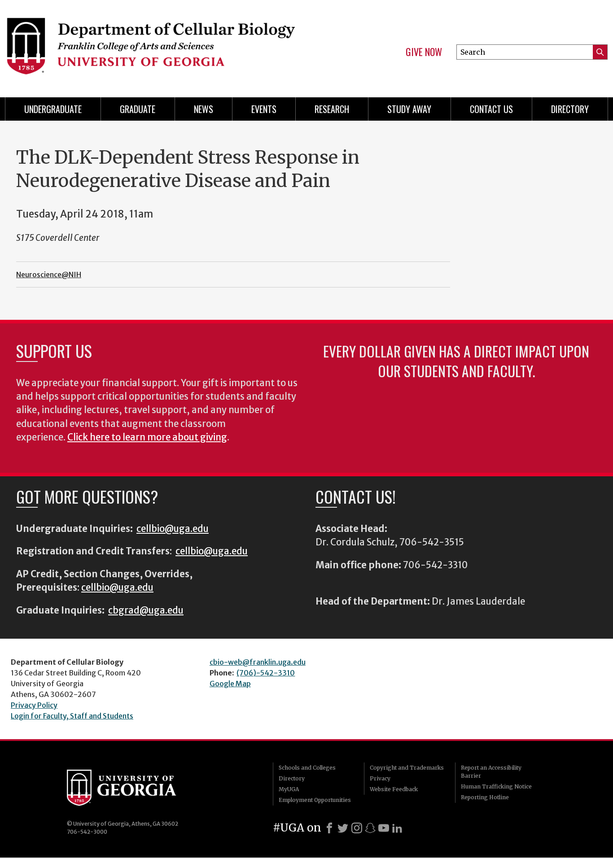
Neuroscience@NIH (48, 274)
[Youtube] (383, 828)
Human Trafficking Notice (496, 786)
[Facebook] (329, 828)
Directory (570, 109)
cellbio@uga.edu (172, 529)
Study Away (409, 109)
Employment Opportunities (315, 800)
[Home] (150, 45)
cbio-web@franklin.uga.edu (258, 662)
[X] (342, 828)
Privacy (380, 778)
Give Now (424, 52)
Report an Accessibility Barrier (491, 771)
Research (332, 109)
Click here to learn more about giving (147, 437)
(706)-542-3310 (265, 672)
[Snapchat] (370, 828)
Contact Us (491, 109)
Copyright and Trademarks (407, 767)
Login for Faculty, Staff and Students (72, 715)
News (203, 109)
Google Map (230, 683)
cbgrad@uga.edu (146, 610)
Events (263, 109)
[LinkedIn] (397, 828)
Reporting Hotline (485, 797)
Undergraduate (53, 109)
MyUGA (289, 789)
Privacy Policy (34, 705)
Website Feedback (394, 789)
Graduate (137, 109)
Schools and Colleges (307, 767)
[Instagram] (356, 828)
